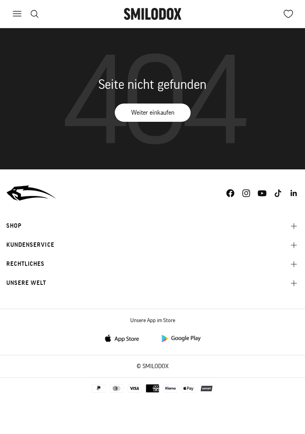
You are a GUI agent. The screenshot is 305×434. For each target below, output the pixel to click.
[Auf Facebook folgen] (230, 193)
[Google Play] (180, 337)
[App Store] (124, 337)
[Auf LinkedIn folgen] (294, 193)
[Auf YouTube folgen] (262, 193)
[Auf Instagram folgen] (246, 193)
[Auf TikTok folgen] (278, 193)
